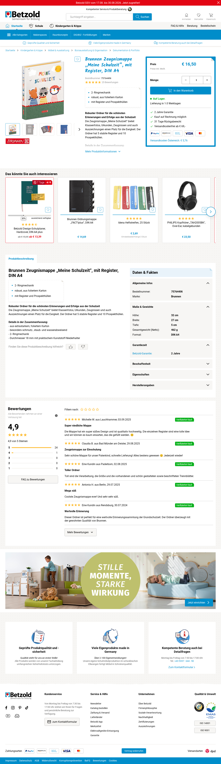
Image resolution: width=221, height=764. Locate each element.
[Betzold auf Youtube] (8, 716)
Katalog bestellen (99, 708)
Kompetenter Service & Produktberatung (106, 9)
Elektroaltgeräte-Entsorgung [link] (104, 731)
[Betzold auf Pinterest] (20, 708)
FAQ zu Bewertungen (33, 479)
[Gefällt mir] (71, 347)
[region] (110, 330)
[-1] (186, 80)
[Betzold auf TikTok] (26, 708)
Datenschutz (25, 760)
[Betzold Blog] (17, 716)
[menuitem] (177, 26)
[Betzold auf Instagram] (13, 708)
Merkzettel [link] (95, 726)
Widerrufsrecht (49, 760)
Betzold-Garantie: (142, 353)
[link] (198, 16)
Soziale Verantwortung (149, 712)
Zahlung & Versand (100, 712)
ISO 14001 (205, 723)
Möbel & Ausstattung (58, 50)
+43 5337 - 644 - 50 (184, 661)
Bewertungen (99, 760)
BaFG (87, 760)
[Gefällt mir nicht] (83, 347)
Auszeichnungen (146, 726)
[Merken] (77, 59)
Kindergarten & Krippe (32, 50)
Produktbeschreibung (21, 258)
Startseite (10, 50)
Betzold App (96, 721)
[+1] (207, 80)
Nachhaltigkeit (145, 717)
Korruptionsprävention (70, 760)
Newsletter (95, 703)
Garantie (94, 735)
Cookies (113, 760)
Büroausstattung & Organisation (91, 50)
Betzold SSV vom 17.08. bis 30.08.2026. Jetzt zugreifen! (108, 2)
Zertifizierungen (146, 721)
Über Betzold (144, 703)
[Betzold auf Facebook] (6, 708)
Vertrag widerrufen (133, 751)
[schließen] (218, 2)
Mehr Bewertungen (78, 532)
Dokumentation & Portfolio (126, 50)
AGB (37, 760)
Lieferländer (96, 717)
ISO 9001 (205, 730)
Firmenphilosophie (147, 708)
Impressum (11, 760)
